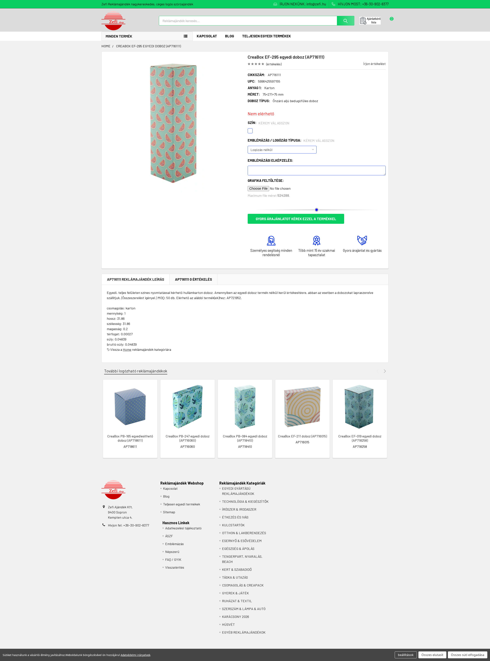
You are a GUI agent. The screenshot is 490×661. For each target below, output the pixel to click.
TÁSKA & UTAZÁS (235, 577)
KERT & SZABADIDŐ (237, 569)
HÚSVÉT (228, 624)
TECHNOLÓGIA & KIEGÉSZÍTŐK (245, 501)
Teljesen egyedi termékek (266, 36)
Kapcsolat (207, 36)
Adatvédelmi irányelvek (135, 655)
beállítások (406, 655)
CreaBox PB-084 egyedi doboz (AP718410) (245, 438)
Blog (229, 36)
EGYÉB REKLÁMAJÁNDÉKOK (243, 632)
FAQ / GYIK (173, 559)
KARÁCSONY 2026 (235, 616)
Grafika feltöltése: (266, 180)
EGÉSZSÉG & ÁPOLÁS (238, 548)
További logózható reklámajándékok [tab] (135, 370)
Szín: (269, 123)
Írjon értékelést (374, 64)
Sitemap (169, 512)
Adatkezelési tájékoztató (183, 528)
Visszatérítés (174, 567)
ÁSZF (169, 536)
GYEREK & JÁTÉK (235, 593)
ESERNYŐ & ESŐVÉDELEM (242, 541)
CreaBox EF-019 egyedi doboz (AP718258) (359, 438)
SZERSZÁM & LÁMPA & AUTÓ (243, 609)
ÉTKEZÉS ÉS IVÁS (235, 517)
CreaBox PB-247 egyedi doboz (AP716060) (188, 438)
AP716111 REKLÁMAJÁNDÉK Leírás (135, 279)
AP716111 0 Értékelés (193, 279)
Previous (378, 371)
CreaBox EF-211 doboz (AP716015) (302, 436)
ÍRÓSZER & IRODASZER (239, 509)
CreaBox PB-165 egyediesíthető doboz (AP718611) (130, 438)
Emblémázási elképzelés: (270, 160)
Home (127, 349)
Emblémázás (174, 544)
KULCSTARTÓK (233, 525)
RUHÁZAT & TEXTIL (237, 601)
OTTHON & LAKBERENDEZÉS (244, 533)
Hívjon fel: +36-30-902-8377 (128, 525)
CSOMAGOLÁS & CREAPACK (243, 585)
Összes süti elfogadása (467, 655)
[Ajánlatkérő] (374, 21)
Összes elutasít (432, 655)
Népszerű (172, 551)
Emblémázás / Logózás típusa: (291, 140)
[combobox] (256, 20)
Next (384, 371)
